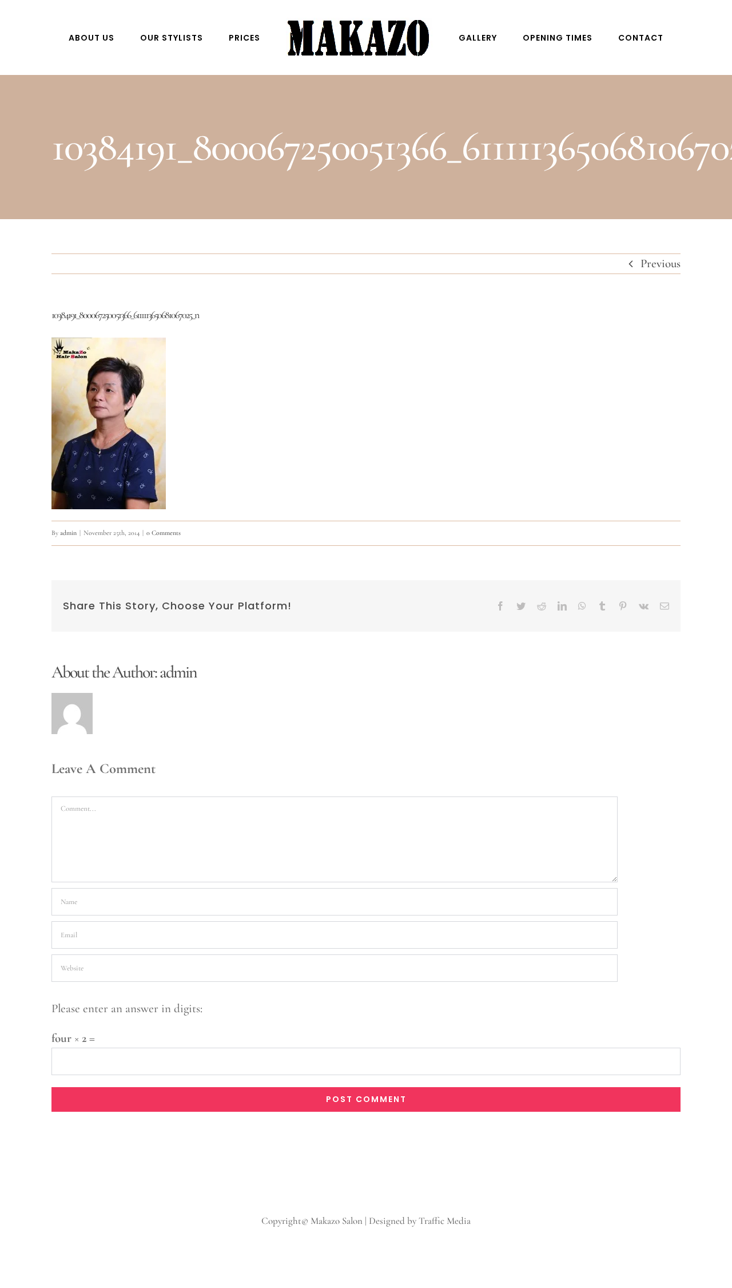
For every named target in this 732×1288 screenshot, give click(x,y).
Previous (660, 263)
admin (68, 533)
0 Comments (163, 533)
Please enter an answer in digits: (126, 1008)
